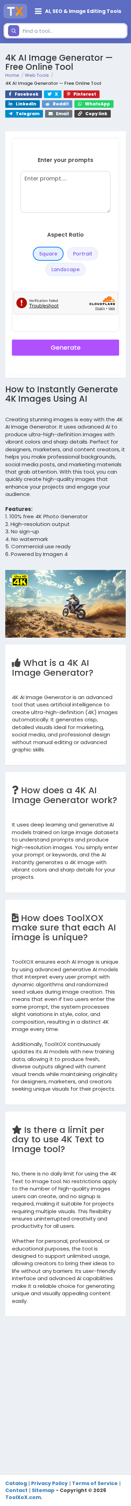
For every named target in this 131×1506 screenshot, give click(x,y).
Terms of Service (95, 1483)
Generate (66, 347)
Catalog (16, 1483)
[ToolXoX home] (15, 11)
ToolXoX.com (23, 1497)
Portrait (82, 253)
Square (48, 253)
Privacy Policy (49, 1483)
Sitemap (43, 1490)
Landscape (65, 269)
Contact (16, 1490)
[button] (79, 11)
